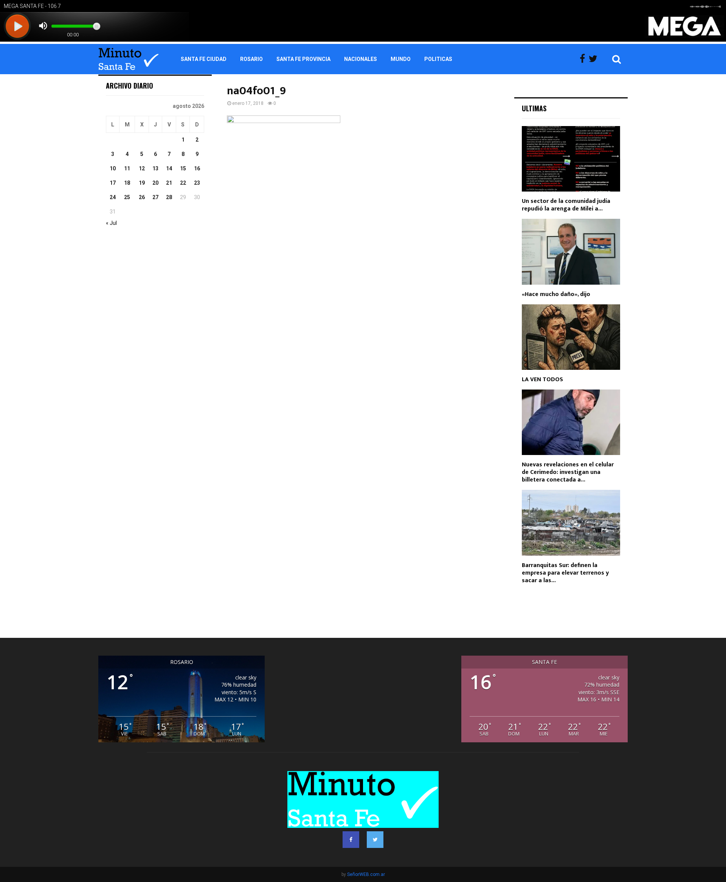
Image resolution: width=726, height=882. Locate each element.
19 (142, 183)
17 (113, 183)
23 (197, 183)
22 (183, 183)
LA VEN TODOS (542, 379)
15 (183, 168)
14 (169, 168)
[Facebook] (584, 59)
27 (155, 197)
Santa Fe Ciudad (203, 59)
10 (113, 168)
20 (155, 183)
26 (142, 197)
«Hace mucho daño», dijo (556, 294)
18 (127, 183)
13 (155, 168)
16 (197, 168)
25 (127, 197)
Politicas (438, 59)
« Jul (111, 223)
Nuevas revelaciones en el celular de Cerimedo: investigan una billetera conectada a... (568, 472)
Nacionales (360, 59)
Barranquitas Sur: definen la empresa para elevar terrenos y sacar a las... (565, 573)
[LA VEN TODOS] (571, 337)
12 (142, 168)
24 (113, 197)
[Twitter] (595, 59)
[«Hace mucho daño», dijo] (571, 251)
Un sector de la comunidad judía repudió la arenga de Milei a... (566, 205)
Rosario (251, 59)
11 (127, 168)
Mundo (401, 59)
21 (169, 183)
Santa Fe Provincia (303, 59)
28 (169, 197)
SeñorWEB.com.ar (366, 874)
